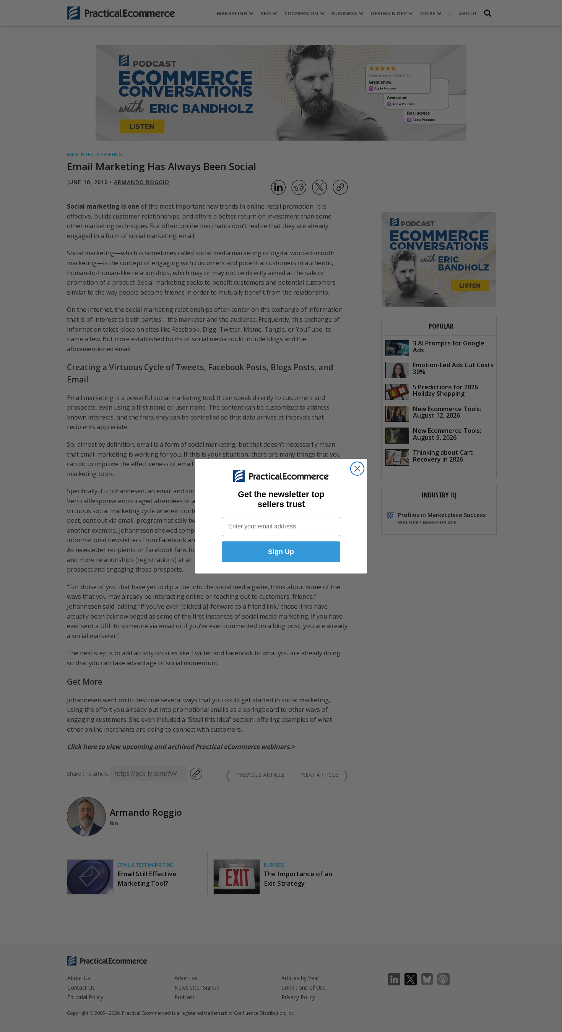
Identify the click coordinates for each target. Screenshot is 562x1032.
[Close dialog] (357, 468)
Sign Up (281, 552)
